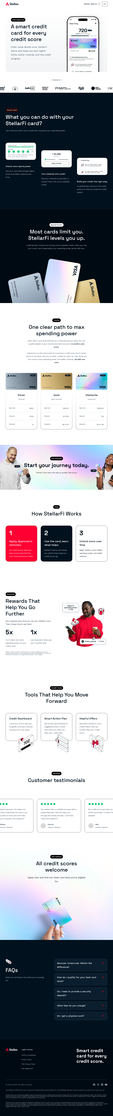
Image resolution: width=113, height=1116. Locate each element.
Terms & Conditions (28, 1055)
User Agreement (27, 1068)
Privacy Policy (26, 1059)
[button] (104, 4)
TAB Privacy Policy (28, 1064)
